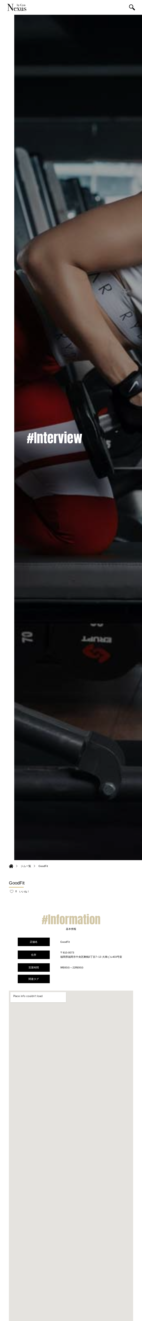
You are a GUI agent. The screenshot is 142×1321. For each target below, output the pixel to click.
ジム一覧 (26, 866)
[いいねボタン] (11, 891)
